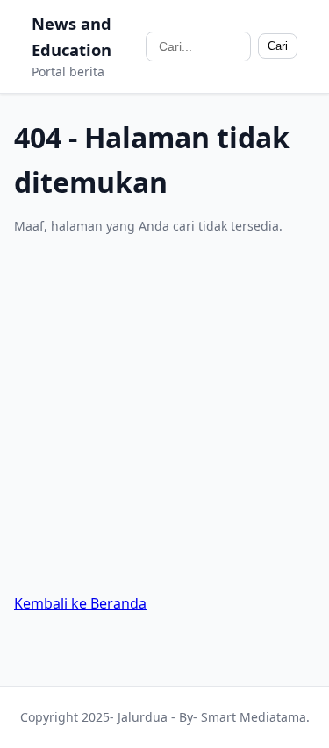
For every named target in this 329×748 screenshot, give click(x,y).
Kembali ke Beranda (80, 603)
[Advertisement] (164, 414)
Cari (278, 46)
